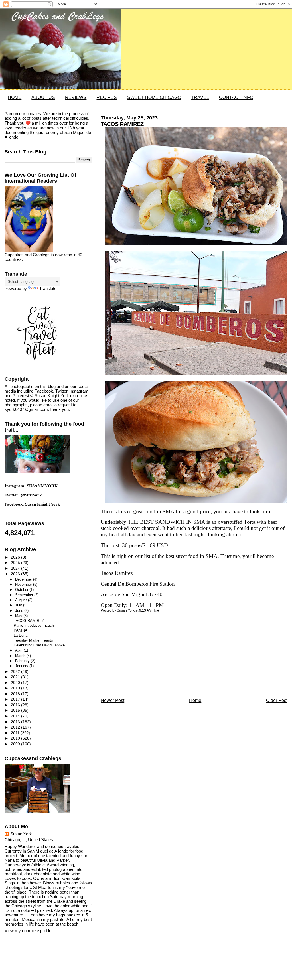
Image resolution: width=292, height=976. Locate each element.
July (19, 605)
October (22, 589)
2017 (16, 699)
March (21, 656)
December (24, 579)
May (19, 616)
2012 (16, 727)
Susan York (21, 834)
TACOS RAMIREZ (122, 124)
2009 (16, 744)
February (23, 661)
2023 (16, 573)
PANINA (20, 630)
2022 (16, 671)
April (19, 650)
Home (195, 700)
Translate (47, 288)
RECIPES (106, 97)
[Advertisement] (143, 656)
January (22, 666)
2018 (16, 693)
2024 (16, 568)
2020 (16, 682)
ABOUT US (43, 97)
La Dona (20, 636)
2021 (16, 677)
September (24, 595)
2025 (16, 562)
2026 (16, 557)
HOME (14, 97)
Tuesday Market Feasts (33, 640)
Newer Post (112, 700)
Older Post (276, 700)
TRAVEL (200, 97)
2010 (16, 738)
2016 (16, 705)
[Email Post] (156, 610)
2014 (16, 716)
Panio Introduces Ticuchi (34, 626)
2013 (16, 721)
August (21, 600)
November (24, 584)
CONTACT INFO (236, 97)
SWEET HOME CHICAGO (154, 97)
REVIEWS (75, 97)
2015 (16, 710)
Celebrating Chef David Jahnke (39, 645)
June (19, 610)
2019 (16, 688)
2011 (16, 733)
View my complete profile (28, 930)
